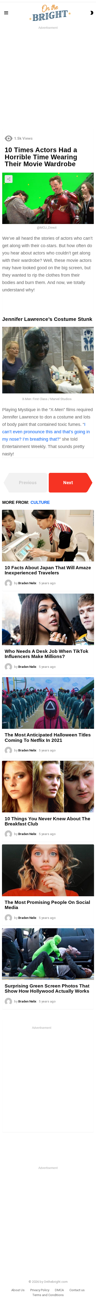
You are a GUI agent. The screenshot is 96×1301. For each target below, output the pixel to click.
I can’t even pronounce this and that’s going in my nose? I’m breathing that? (46, 432)
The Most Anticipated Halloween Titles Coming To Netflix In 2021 (48, 737)
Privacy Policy (39, 1290)
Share (9, 179)
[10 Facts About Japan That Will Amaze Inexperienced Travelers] (48, 535)
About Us (18, 1290)
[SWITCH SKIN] (92, 13)
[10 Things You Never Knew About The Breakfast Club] (48, 786)
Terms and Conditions (48, 1295)
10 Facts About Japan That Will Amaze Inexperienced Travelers (48, 570)
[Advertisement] (48, 78)
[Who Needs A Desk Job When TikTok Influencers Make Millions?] (48, 619)
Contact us (77, 1290)
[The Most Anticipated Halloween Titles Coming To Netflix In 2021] (48, 703)
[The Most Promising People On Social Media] (48, 870)
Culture (40, 502)
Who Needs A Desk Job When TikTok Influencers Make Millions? (46, 654)
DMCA (59, 1290)
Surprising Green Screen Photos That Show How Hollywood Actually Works (47, 988)
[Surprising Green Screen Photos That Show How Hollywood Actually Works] (48, 954)
